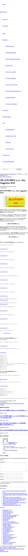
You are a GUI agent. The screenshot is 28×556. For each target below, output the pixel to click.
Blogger (5, 533)
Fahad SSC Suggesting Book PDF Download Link (14, 502)
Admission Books (10, 46)
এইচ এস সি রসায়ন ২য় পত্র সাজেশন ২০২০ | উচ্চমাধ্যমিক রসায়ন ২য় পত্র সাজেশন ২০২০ (13, 423)
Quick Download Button (8, 161)
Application (5, 541)
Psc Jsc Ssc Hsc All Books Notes (13, 91)
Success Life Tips (10, 148)
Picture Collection (7, 116)
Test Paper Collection (8, 538)
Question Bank (6, 539)
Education (5, 39)
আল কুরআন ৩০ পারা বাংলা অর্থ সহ (9, 542)
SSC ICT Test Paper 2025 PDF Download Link (14, 500)
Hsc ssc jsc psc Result (11, 72)
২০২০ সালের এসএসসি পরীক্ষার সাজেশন (10, 450)
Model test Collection (8, 543)
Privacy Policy (6, 155)
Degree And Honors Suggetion (13, 59)
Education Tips (9, 65)
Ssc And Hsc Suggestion (11, 104)
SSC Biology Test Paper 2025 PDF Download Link (14, 498)
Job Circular (5, 110)
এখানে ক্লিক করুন (3, 352)
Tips (4, 123)
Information (5, 519)
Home (4, 33)
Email (2, 476)
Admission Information (11, 52)
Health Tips (8, 142)
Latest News (6, 514)
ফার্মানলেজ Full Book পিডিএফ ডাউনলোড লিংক (12, 505)
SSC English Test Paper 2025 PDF (11, 501)
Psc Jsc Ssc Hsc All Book (11, 84)
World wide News (7, 511)
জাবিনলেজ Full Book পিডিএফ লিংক (10, 503)
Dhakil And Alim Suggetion (9, 537)
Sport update (6, 510)
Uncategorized (6, 529)
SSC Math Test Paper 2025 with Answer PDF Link (14, 493)
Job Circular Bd (6, 528)
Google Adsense (6, 536)
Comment (2, 462)
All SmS (5, 520)
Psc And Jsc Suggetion (11, 78)
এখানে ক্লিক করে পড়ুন (4, 249)
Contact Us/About (12, 547)
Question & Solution (10, 97)
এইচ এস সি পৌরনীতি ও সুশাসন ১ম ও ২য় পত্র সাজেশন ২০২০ (13, 410)
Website (2, 479)
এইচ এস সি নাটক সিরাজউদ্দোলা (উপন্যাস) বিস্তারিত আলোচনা (14, 430)
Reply (4, 452)
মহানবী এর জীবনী (6, 525)
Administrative (11, 442)
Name (2, 474)
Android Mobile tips (10, 129)
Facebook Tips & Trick (11, 136)
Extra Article (6, 532)
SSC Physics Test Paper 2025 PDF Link (12, 497)
